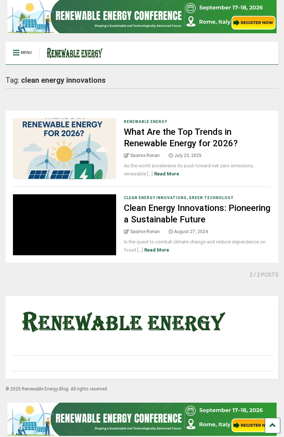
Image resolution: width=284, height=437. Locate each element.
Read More (166, 174)
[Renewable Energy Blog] (70, 58)
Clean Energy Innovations (155, 198)
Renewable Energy (145, 122)
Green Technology (211, 198)
